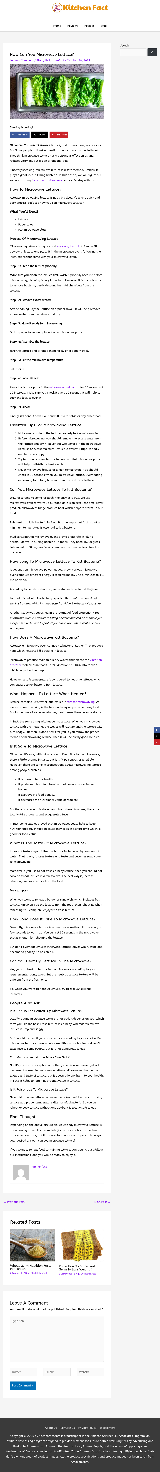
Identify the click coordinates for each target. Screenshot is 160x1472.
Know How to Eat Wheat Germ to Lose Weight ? (77, 1268)
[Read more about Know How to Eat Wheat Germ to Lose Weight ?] (81, 1245)
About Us (51, 1428)
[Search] (152, 52)
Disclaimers (107, 1428)
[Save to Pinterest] (157, 742)
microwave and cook (63, 387)
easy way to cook (68, 246)
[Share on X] (157, 736)
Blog (39, 60)
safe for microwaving (81, 702)
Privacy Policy (87, 1428)
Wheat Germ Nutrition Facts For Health (30, 1267)
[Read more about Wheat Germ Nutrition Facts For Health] (32, 1245)
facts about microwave (47, 180)
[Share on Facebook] (157, 730)
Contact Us (67, 1428)
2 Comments (16, 1273)
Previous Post (14, 1202)
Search (124, 45)
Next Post (102, 1202)
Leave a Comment (22, 60)
